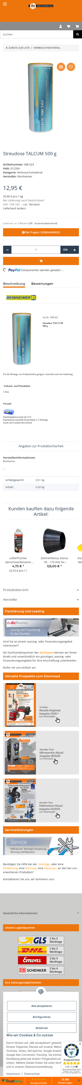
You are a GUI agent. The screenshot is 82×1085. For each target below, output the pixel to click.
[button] (60, 26)
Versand (34, 204)
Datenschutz (32, 1073)
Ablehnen (41, 1028)
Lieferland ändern (14, 208)
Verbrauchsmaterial (30, 172)
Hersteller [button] (10, 599)
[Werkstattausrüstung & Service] (41, 6)
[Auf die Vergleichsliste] (61, 67)
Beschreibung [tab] (14, 284)
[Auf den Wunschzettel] (71, 67)
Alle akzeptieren (41, 1005)
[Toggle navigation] (5, 2)
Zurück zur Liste (19, 47)
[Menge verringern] (7, 250)
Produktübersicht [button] (15, 590)
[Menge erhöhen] (74, 250)
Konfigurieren (42, 1017)
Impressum (13, 1073)
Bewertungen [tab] (42, 284)
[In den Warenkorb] (6, 57)
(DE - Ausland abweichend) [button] (43, 223)
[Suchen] (77, 34)
